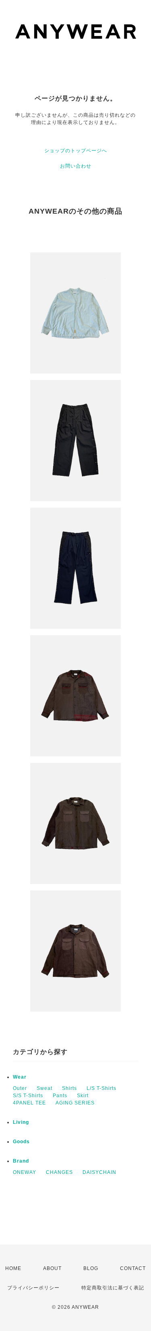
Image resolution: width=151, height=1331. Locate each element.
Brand (21, 1161)
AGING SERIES (75, 1103)
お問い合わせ (75, 166)
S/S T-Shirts (28, 1095)
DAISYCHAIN (99, 1172)
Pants (60, 1095)
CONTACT (133, 1268)
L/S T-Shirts (101, 1088)
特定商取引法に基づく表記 (112, 1288)
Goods (21, 1141)
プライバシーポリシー (33, 1288)
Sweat (44, 1088)
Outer (20, 1088)
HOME (13, 1268)
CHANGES (59, 1172)
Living (21, 1122)
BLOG (90, 1268)
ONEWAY (24, 1172)
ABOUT (52, 1268)
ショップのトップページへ (75, 150)
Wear (20, 1077)
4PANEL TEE (29, 1103)
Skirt (83, 1095)
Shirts (69, 1088)
